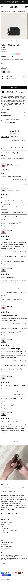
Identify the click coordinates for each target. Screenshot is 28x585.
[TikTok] (17, 513)
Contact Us (4, 532)
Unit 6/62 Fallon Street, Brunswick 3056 (12, 488)
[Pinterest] (14, 513)
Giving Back (4, 544)
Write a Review (19, 141)
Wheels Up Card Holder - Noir (13, 190)
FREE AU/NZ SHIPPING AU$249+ (14, 2)
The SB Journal (5, 548)
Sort (12, 147)
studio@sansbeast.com (8, 491)
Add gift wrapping (10, 76)
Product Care (5, 528)
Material (3, 112)
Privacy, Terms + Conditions (9, 530)
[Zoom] (23, 16)
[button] (7, 57)
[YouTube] (10, 513)
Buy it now (14, 87)
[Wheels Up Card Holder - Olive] (8, 70)
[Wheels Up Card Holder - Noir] (3, 70)
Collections (7, 11)
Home (2, 11)
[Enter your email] (25, 563)
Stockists (4, 526)
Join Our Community (7, 546)
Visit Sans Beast (5, 524)
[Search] (23, 7)
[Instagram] (6, 513)
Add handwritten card (11, 78)
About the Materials (7, 542)
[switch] (3, 76)
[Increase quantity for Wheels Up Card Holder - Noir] (7, 83)
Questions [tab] (14, 137)
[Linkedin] (21, 513)
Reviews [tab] (5, 137)
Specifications (5, 109)
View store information (10, 122)
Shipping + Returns (6, 115)
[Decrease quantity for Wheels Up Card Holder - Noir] (2, 83)
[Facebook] (3, 513)
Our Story (4, 540)
